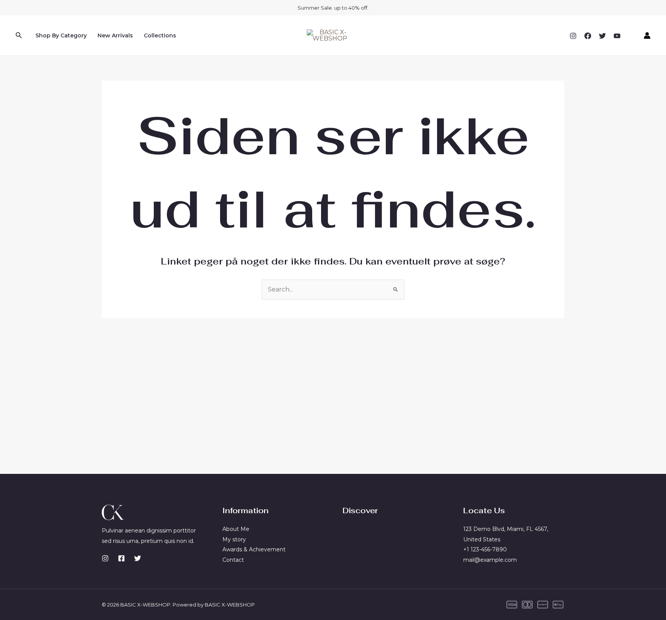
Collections (160, 35)
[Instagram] (573, 35)
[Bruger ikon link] (647, 35)
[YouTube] (617, 35)
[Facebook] (587, 35)
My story (234, 539)
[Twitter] (602, 35)
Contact (233, 559)
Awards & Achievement (254, 549)
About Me (235, 529)
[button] (18, 35)
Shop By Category (61, 35)
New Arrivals (115, 35)
